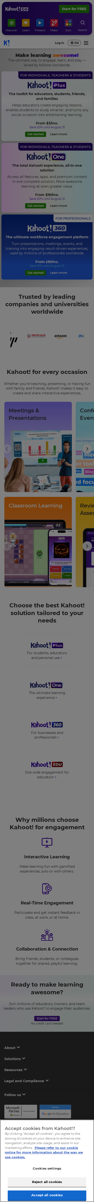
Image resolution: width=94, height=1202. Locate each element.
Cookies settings (47, 1168)
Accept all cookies (46, 1195)
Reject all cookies (47, 1182)
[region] (47, 1161)
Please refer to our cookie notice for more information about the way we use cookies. (44, 1152)
